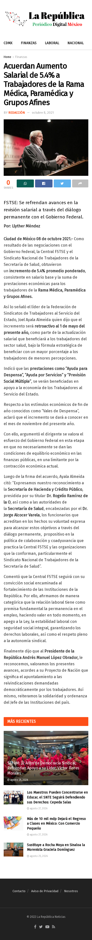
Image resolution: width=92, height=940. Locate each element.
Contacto (19, 891)
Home (7, 57)
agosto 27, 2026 (38, 808)
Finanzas (29, 43)
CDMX (8, 43)
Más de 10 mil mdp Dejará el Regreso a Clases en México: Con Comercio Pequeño (56, 824)
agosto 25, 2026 (38, 856)
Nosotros (71, 891)
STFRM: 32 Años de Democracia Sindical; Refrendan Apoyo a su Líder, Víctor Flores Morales (43, 768)
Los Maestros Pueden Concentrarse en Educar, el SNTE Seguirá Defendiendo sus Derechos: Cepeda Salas (57, 797)
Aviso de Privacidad (44, 891)
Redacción (16, 112)
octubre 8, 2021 (43, 112)
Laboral (52, 43)
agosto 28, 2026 (19, 779)
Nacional (75, 43)
